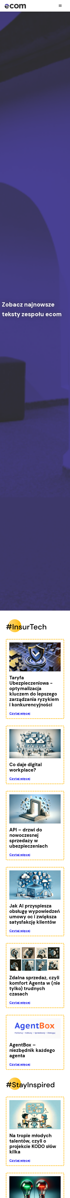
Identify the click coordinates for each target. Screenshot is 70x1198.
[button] (60, 6)
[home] (15, 4)
